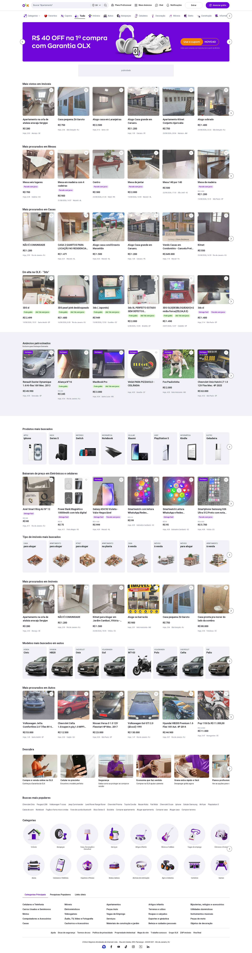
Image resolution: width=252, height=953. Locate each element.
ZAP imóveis (185, 933)
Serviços (111, 918)
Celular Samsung (190, 804)
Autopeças (126, 16)
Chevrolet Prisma (115, 804)
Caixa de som (28, 810)
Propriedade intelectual (125, 933)
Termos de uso (83, 933)
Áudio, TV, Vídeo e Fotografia (79, 918)
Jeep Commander (75, 804)
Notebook (40, 810)
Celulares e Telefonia (33, 904)
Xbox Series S (99, 810)
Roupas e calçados (158, 914)
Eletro (190, 16)
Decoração (160, 16)
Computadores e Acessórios (37, 918)
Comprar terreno (189, 810)
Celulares (143, 16)
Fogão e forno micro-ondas (57, 810)
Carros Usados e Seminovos (37, 909)
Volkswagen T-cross (57, 804)
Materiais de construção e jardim (123, 923)
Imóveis (96, 16)
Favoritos (52, 16)
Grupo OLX (173, 933)
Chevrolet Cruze (166, 804)
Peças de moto (198, 918)
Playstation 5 (213, 804)
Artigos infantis (156, 904)
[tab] (35, 895)
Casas (26, 923)
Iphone (178, 804)
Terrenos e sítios (157, 909)
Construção (206, 16)
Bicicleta (110, 810)
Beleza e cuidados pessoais (162, 923)
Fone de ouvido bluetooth (80, 810)
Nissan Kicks (143, 804)
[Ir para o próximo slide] (231, 113)
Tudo (82, 15)
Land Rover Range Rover (95, 804)
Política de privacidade (103, 933)
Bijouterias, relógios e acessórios (207, 904)
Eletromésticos (72, 909)
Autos (110, 16)
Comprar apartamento (125, 810)
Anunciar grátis (219, 5)
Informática (224, 16)
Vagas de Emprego (116, 914)
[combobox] (70, 5)
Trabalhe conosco (159, 933)
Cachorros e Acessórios (77, 923)
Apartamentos (114, 904)
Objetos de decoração (201, 923)
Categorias (33, 16)
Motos (26, 914)
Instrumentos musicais (202, 914)
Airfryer (203, 804)
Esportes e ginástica (159, 918)
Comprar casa (162, 810)
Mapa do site (143, 933)
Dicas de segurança (66, 933)
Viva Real (197, 933)
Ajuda (53, 933)
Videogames (71, 914)
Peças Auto (112, 909)
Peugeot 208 (42, 804)
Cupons (68, 16)
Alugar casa (175, 810)
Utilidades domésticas (202, 909)
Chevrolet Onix (29, 804)
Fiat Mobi (154, 804)
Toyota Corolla (130, 804)
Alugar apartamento (145, 810)
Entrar (193, 5)
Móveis (176, 16)
